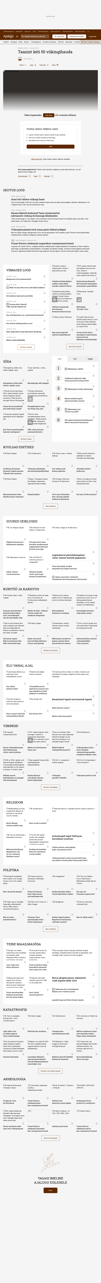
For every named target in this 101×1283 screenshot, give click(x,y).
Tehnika (61, 42)
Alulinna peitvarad (60, 1126)
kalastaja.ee (19, 31)
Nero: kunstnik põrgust (12, 892)
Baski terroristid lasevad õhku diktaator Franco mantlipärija (37, 641)
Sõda (20, 42)
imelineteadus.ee (9, 31)
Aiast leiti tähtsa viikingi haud (27, 199)
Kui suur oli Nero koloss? (87, 494)
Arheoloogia (78, 42)
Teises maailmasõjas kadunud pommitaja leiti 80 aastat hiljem (14, 994)
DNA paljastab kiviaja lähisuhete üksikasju (23, 332)
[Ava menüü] (17, 36)
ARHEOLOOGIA (23, 48)
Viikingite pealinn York (86, 775)
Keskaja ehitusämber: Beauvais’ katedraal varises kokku (38, 851)
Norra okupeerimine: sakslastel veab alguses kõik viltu (69, 979)
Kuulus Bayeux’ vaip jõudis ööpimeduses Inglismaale (36, 777)
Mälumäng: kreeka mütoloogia (80, 389)
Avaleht (6, 42)
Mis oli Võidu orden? (85, 917)
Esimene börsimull (10, 1057)
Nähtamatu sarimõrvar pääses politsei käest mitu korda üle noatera (61, 641)
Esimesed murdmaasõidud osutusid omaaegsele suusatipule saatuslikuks (87, 283)
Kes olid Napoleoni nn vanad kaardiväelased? (25, 315)
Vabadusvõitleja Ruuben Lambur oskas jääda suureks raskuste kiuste (62, 283)
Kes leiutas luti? (35, 714)
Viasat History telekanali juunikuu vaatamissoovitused (38, 1103)
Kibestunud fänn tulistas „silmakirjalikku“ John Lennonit (87, 641)
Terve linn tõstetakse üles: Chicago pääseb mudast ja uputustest (60, 496)
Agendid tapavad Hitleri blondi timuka (68, 1000)
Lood (13, 196)
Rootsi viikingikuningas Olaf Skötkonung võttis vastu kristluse (13, 749)
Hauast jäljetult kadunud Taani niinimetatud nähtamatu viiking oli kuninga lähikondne (35, 214)
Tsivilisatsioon (36, 42)
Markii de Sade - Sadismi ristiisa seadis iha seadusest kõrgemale (38, 613)
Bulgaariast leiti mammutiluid (18, 279)
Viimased (13, 42)
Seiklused (68, 42)
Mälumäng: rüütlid (75, 369)
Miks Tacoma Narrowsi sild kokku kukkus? (27, 288)
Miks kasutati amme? (61, 708)
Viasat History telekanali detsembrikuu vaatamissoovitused (38, 1128)
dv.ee (34, 31)
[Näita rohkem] (88, 31)
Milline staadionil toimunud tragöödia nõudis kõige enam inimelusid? (87, 1033)
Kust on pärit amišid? (38, 823)
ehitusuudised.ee (55, 31)
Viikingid (47, 176)
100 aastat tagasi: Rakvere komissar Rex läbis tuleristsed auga (12, 641)
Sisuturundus (21, 240)
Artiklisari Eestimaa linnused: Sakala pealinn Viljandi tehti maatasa (13, 471)
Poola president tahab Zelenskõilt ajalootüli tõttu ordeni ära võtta (38, 967)
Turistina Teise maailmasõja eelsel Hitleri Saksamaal (35, 919)
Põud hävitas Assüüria (37, 1031)
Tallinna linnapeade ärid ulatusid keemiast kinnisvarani (61, 309)
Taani (35, 176)
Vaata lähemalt (36, 159)
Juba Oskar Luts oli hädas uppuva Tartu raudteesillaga (11, 1033)
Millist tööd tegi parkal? (62, 716)
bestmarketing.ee (43, 31)
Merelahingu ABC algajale (38, 383)
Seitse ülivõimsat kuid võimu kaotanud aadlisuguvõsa (35, 894)
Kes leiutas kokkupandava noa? (19, 323)
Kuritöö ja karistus (49, 42)
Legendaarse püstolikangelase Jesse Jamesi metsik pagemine (69, 556)
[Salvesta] (44, 276)
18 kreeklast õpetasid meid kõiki (19, 296)
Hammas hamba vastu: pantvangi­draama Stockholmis (37, 574)
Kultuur (26, 42)
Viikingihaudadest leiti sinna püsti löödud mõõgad (38, 229)
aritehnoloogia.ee (80, 31)
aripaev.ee (28, 31)
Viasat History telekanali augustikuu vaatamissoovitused (42, 243)
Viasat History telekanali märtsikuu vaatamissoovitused (87, 1128)
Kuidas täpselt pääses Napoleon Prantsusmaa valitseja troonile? (61, 919)
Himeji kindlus (34, 494)
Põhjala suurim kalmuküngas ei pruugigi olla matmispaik (13, 777)
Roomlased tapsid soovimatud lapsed (72, 699)
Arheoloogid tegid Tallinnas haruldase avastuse (67, 837)
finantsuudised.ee (67, 31)
